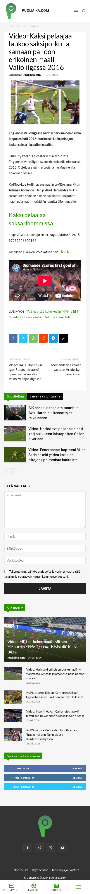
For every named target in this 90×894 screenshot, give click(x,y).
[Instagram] (39, 847)
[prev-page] (7, 471)
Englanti (35, 26)
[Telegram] (53, 338)
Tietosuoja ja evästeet (65, 870)
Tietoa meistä (19, 870)
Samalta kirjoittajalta (45, 396)
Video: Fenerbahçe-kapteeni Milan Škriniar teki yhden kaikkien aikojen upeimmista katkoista (56, 455)
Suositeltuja (15, 396)
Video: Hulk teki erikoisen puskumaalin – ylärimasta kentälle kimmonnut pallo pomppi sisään (55, 673)
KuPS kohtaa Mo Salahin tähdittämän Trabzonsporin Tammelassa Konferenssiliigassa (51, 734)
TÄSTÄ (64, 252)
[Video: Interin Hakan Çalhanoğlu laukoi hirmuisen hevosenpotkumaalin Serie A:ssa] (13, 715)
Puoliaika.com (32, 74)
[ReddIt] (43, 338)
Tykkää (78, 768)
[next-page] (14, 471)
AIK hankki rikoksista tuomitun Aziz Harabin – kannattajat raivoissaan (53, 413)
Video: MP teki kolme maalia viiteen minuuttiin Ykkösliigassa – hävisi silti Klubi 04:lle (42, 646)
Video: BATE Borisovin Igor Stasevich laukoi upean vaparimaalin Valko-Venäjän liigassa (25, 372)
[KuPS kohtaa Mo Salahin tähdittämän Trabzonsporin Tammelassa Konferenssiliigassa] (13, 734)
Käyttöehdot (40, 870)
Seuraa (78, 777)
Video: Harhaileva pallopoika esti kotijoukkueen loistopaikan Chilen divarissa (56, 434)
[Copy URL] (63, 338)
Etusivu (8, 26)
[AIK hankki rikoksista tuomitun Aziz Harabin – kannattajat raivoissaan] (15, 412)
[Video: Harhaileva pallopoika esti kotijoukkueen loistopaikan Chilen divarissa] (15, 433)
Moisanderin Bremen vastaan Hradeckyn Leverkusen (66, 369)
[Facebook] (13, 338)
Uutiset (21, 26)
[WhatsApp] (33, 338)
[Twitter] (23, 338)
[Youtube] (62, 847)
